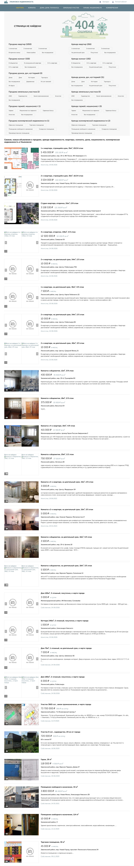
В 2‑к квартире (52, 63)
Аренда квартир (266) (81, 44)
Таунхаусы (44, 77)
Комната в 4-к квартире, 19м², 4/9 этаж (58, 426)
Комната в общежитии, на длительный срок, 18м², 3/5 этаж (66, 566)
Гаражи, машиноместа (92, 8)
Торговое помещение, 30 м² (53, 842)
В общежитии (13, 63)
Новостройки (31, 52)
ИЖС (10, 96)
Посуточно (94, 52)
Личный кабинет (121, 2)
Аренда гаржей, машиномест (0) (86, 106)
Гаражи (11, 110)
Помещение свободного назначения (21, 129)
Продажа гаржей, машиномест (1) (25, 106)
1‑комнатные (13, 48)
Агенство (58, 96)
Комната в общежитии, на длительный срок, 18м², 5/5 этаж (66, 537)
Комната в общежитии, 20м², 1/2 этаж (57, 454)
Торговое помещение (36, 125)
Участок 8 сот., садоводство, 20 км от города (60, 732)
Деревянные (30, 81)
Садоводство (22, 96)
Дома (10, 77)
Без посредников (47, 52)
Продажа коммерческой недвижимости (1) (29, 121)
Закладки (106, 2)
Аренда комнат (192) (81, 59)
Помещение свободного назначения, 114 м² (60, 815)
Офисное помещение (16, 125)
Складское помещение (46, 129)
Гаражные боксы (48, 110)
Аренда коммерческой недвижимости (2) (90, 121)
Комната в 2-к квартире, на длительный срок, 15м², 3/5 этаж (67, 509)
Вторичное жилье (14, 52)
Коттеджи (31, 77)
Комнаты (32, 8)
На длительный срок (78, 52)
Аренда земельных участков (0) (86, 92)
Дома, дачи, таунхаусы (49, 8)
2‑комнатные (28, 48)
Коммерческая (112, 8)
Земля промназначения (41, 96)
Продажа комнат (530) (19, 59)
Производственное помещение (19, 133)
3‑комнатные (42, 48)
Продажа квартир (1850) (20, 44)
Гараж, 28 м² (46, 759)
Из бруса (12, 85)
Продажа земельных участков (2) (24, 92)
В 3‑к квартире (13, 67)
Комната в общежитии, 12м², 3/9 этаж (57, 371)
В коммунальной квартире (32, 63)
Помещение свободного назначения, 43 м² (59, 787)
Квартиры (20, 8)
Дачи (20, 77)
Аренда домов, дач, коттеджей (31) (87, 77)
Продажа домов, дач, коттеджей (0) (25, 73)
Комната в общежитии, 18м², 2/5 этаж (57, 398)
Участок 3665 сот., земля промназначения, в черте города (66, 704)
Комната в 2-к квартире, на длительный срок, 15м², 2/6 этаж (67, 482)
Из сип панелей (46, 81)
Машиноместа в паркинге (28, 110)
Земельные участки (71, 8)
